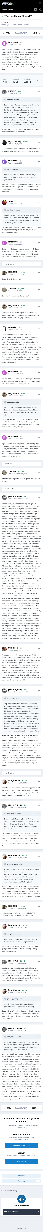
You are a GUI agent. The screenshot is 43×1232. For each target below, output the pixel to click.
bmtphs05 (13, 42)
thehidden (13, 648)
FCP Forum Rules (11, 1212)
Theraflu (12, 288)
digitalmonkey (15, 141)
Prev (8, 33)
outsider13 (13, 160)
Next (35, 33)
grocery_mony (15, 496)
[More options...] (38, 43)
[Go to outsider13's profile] (4, 161)
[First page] (3, 33)
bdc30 (6, 22)
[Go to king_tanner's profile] (4, 273)
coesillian (12, 327)
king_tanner (13, 272)
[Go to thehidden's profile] (4, 649)
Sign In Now (21, 1161)
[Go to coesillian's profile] (4, 328)
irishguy (12, 91)
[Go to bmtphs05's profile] (4, 43)
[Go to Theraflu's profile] (4, 289)
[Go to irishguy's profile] (4, 92)
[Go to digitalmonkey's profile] (4, 142)
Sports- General (23, 25)
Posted (15, 45)
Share (22, 1176)
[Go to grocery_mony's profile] (4, 497)
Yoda (10, 201)
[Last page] (40, 33)
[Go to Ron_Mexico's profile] (4, 781)
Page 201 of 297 (21, 33)
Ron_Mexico (14, 780)
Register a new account (21, 1145)
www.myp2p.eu (7, 337)
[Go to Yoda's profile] (4, 202)
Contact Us (21, 1228)
